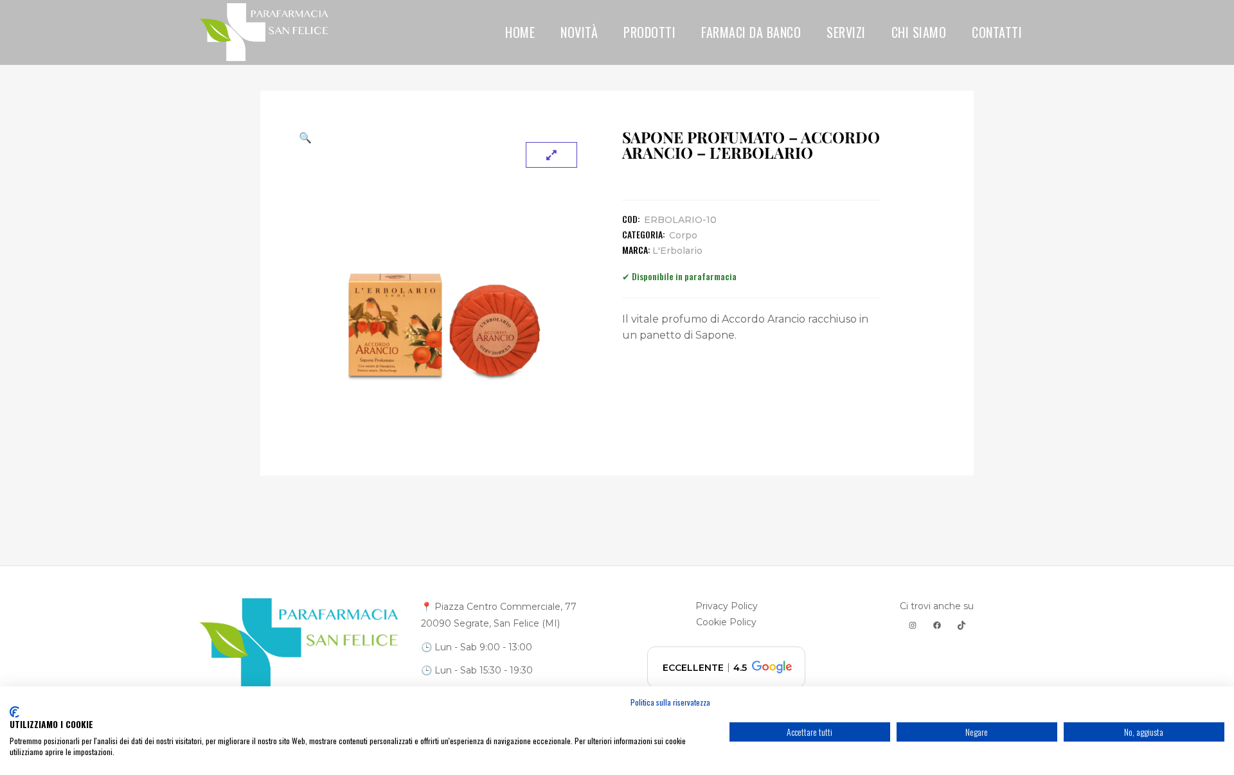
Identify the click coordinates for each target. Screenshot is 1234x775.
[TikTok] (961, 625)
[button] (444, 137)
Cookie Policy (726, 622)
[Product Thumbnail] (551, 155)
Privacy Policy (726, 606)
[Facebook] (937, 625)
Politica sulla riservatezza (670, 702)
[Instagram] (912, 625)
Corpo (683, 235)
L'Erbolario (677, 250)
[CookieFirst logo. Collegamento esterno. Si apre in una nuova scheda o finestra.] (14, 712)
